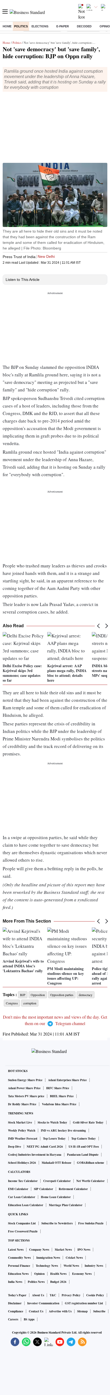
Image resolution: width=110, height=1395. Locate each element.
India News (15, 1282)
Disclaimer (15, 1303)
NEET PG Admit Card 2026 (45, 1146)
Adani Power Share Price (24, 1088)
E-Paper (62, 26)
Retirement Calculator (73, 1189)
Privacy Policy (71, 1295)
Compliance (15, 1311)
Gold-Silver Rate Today (88, 1122)
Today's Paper (17, 1295)
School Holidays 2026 (22, 1163)
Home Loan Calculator (56, 1197)
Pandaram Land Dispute (83, 1155)
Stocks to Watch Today (52, 1122)
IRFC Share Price (57, 1088)
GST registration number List (84, 1303)
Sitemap (82, 1311)
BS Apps (29, 1319)
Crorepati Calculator (57, 1181)
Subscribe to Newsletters (57, 1223)
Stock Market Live (20, 1122)
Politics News (36, 1282)
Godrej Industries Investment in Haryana (34, 1155)
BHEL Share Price (62, 1096)
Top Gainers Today (83, 1138)
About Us (38, 1295)
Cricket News (74, 1258)
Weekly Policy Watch (21, 1130)
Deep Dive (14, 1146)
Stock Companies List (22, 1223)
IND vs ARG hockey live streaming (63, 1130)
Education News (18, 1274)
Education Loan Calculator (25, 1205)
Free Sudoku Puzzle (91, 1223)
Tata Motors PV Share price (26, 1096)
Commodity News (19, 1258)
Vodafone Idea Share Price (59, 1104)
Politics (21, 26)
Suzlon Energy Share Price (25, 1080)
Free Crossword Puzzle (23, 1231)
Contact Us (36, 1311)
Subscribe (99, 1311)
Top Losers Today (54, 1138)
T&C (53, 1295)
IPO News (83, 1249)
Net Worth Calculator (90, 1181)
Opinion (39, 1274)
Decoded (84, 26)
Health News (58, 1274)
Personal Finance (19, 1266)
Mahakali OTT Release (56, 1163)
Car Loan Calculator (21, 1197)
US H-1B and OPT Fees (84, 1146)
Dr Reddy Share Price (22, 1104)
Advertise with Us (60, 1311)
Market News (63, 1249)
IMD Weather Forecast (22, 1138)
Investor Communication (43, 1303)
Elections (40, 26)
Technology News (47, 1266)
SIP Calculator (43, 1189)
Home (7, 26)
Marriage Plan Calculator (65, 1205)
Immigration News (48, 1258)
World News (71, 1266)
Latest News (15, 1249)
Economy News (82, 1274)
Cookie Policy (95, 1295)
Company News (39, 1249)
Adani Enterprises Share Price (67, 1080)
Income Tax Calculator (23, 1181)
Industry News (94, 1266)
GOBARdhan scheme (90, 1163)
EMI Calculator (18, 1189)
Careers (13, 1319)
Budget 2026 (58, 1282)
